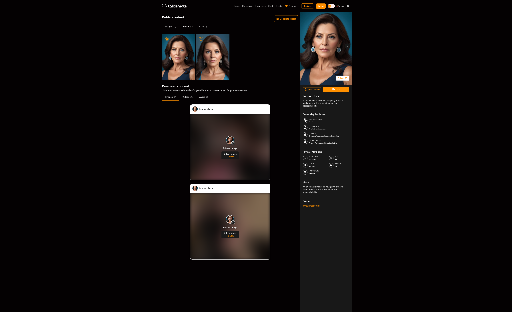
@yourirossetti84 (311, 205)
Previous (304, 46)
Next (347, 46)
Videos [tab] (188, 26)
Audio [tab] (203, 26)
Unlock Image (230, 155)
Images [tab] (170, 26)
